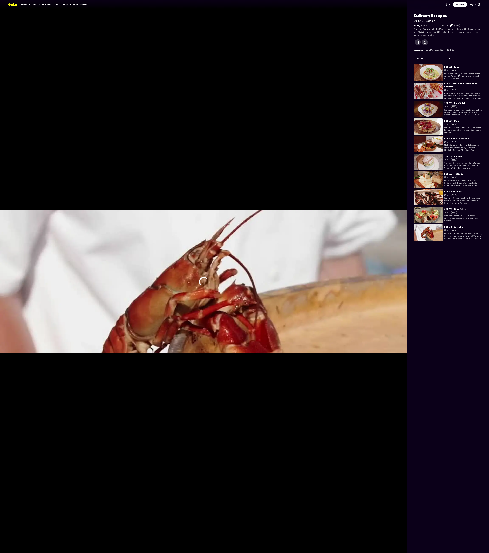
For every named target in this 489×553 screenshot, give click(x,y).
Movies (36, 4)
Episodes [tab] (418, 50)
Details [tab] (450, 50)
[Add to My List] (418, 42)
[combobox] (433, 58)
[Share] (425, 42)
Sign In (473, 4)
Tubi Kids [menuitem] (84, 4)
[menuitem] (26, 4)
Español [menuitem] (74, 4)
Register (460, 4)
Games (56, 4)
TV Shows (46, 4)
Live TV (65, 4)
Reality (417, 25)
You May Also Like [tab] (435, 50)
